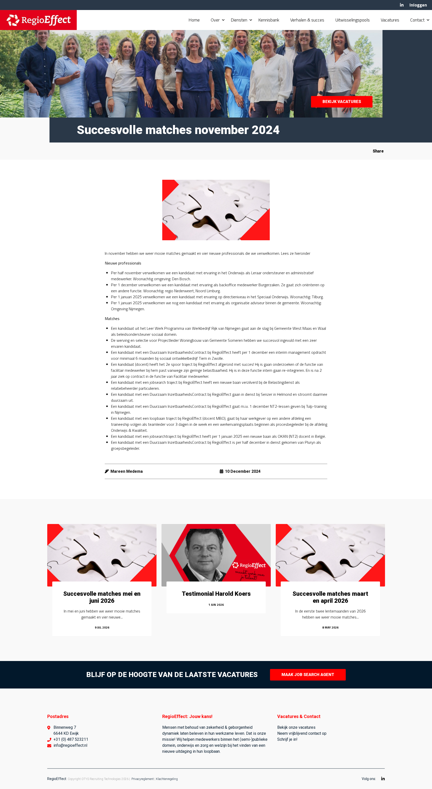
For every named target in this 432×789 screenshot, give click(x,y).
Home (194, 19)
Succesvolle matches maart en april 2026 (330, 597)
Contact (417, 19)
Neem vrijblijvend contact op (301, 733)
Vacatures (390, 19)
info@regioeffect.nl (70, 745)
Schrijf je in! (287, 739)
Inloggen (418, 5)
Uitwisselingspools (352, 19)
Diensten (239, 19)
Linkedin (402, 5)
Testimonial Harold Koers (216, 593)
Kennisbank (268, 19)
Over (215, 19)
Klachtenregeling (167, 779)
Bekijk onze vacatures (296, 727)
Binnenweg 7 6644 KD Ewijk (66, 730)
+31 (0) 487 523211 (71, 739)
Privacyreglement (143, 779)
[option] (102, 580)
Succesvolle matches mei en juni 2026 (101, 597)
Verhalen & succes (307, 19)
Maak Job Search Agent (308, 674)
